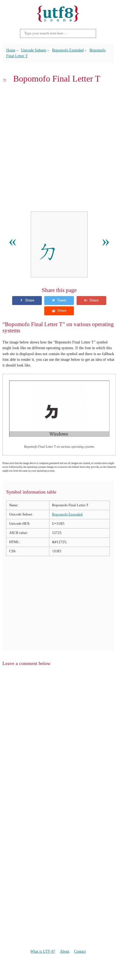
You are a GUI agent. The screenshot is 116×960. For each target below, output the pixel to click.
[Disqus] (58, 739)
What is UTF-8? (42, 951)
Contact (80, 951)
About (64, 951)
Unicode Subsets (33, 50)
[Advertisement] (58, 147)
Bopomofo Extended (68, 50)
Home (10, 50)
